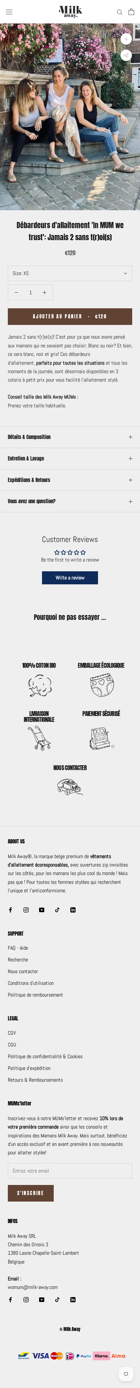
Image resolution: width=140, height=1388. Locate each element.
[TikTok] (57, 909)
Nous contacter (23, 971)
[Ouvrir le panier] (131, 11)
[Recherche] (120, 11)
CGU (12, 1044)
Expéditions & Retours (29, 480)
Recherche (18, 959)
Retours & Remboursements (35, 1079)
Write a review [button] (70, 577)
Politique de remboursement (35, 994)
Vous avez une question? (31, 501)
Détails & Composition (29, 437)
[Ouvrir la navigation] (9, 11)
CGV (12, 1033)
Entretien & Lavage (26, 458)
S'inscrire (30, 1193)
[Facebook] (10, 909)
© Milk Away (70, 1329)
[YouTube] (41, 909)
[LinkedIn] (73, 909)
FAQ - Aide (18, 947)
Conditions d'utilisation (31, 983)
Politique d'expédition (29, 1068)
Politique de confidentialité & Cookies (45, 1056)
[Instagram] (26, 909)
